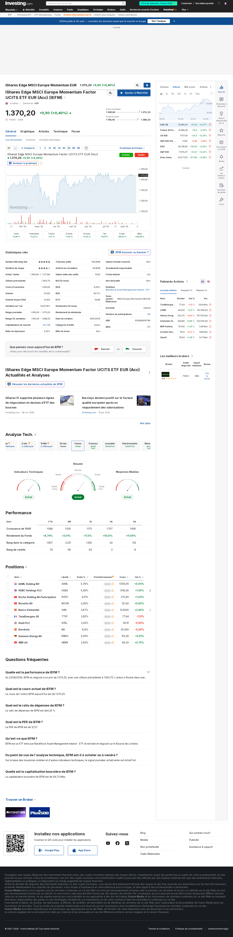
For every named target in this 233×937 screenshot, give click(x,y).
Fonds (58, 15)
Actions (203, 87)
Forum (76, 131)
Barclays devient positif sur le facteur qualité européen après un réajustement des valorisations (107, 402)
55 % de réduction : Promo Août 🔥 (158, 3)
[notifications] (219, 3)
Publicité (194, 839)
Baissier (105, 349)
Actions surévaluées (127, 15)
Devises (164, 87)
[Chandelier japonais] (9, 148)
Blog (142, 832)
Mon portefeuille (149, 846)
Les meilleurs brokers (174, 356)
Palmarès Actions (172, 281)
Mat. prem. (189, 87)
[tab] (27, 446)
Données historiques (49, 140)
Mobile (144, 839)
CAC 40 (164, 124)
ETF (10, 15)
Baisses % (201, 290)
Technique (60, 131)
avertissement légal (218, 928)
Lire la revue (207, 376)
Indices (176, 87)
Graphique (27, 131)
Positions (30, 140)
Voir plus (145, 423)
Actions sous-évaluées (104, 15)
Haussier (137, 349)
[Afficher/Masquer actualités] (86, 148)
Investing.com (89, 412)
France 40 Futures (169, 130)
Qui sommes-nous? (199, 832)
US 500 (164, 135)
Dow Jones (166, 157)
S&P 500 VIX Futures (170, 141)
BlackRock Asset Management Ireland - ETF (128, 290)
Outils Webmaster (150, 853)
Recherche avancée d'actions (144, 10)
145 (148, 314)
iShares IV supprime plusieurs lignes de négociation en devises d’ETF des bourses (30, 402)
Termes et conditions (159, 928)
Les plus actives (168, 290)
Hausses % (186, 290)
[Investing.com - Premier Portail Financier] (18, 3)
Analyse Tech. (19, 434)
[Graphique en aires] (15, 148)
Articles (44, 131)
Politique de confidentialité (188, 928)
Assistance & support (201, 846)
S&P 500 (164, 151)
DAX (162, 146)
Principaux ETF (24, 15)
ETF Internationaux (43, 15)
